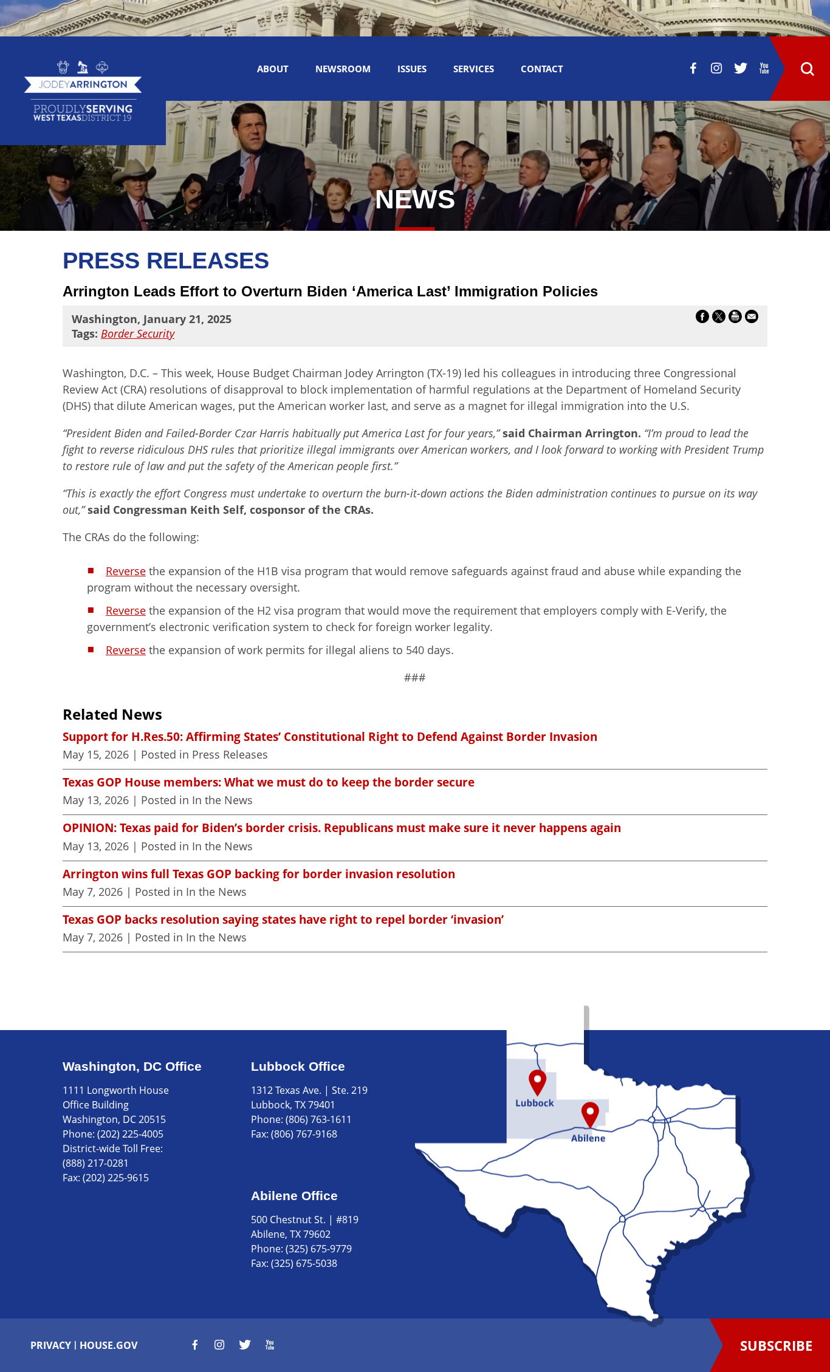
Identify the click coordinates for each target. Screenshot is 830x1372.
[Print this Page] (735, 318)
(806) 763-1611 (319, 1119)
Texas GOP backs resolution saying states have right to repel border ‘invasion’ (283, 919)
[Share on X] (718, 318)
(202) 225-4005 (130, 1134)
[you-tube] (764, 68)
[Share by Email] (751, 318)
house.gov (108, 1345)
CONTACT (542, 69)
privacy (50, 1345)
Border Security (137, 333)
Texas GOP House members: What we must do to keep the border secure (269, 782)
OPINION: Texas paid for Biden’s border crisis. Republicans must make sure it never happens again (342, 827)
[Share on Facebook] (702, 318)
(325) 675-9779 (319, 1248)
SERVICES (473, 69)
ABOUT (273, 69)
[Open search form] (807, 68)
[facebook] (693, 68)
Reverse (126, 571)
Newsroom (343, 69)
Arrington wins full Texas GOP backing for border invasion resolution (259, 874)
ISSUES (412, 69)
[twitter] (740, 68)
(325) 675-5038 (304, 1263)
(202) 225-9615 (116, 1177)
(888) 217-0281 (96, 1163)
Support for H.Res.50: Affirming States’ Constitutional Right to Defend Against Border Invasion (330, 736)
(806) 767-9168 (304, 1134)
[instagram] (716, 68)
